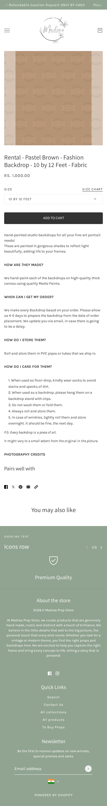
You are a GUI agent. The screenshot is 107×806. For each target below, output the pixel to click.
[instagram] (57, 673)
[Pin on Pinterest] (20, 487)
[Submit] (88, 768)
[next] (101, 547)
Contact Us (53, 705)
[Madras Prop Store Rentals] (53, 30)
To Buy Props (53, 727)
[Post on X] (13, 487)
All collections (53, 712)
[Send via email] (28, 487)
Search (53, 697)
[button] (36, 487)
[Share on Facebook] (6, 487)
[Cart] (100, 30)
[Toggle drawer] (7, 30)
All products (54, 720)
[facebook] (50, 673)
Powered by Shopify (54, 795)
